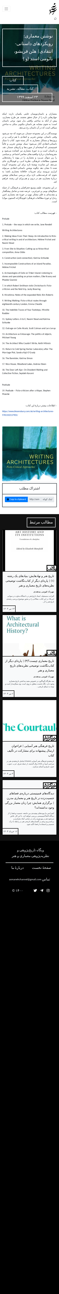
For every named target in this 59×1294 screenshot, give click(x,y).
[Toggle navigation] (6, 9)
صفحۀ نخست (41, 868)
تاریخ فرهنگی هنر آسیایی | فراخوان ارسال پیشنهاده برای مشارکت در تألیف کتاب (30, 751)
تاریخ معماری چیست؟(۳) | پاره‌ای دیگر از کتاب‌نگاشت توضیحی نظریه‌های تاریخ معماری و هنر (29, 666)
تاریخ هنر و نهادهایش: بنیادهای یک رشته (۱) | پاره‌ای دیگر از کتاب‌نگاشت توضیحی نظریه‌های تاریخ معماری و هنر (30, 581)
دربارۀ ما (17, 868)
